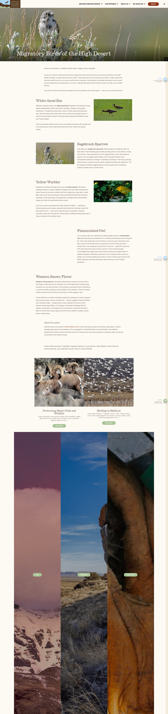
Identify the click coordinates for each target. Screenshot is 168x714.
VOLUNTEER (131, 575)
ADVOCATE (83, 575)
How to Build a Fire (72, 327)
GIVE (37, 575)
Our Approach (110, 4)
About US (124, 4)
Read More (59, 426)
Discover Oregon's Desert (89, 4)
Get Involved (138, 4)
